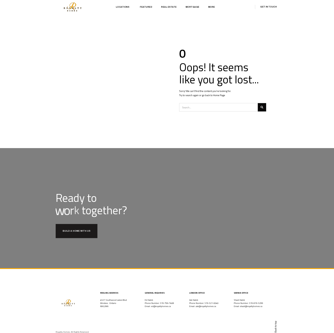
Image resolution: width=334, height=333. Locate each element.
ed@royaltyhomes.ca (161, 306)
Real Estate (169, 7)
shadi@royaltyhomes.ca (251, 306)
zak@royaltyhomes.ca (206, 306)
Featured (146, 7)
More (211, 7)
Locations (122, 7)
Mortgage (192, 7)
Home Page (219, 95)
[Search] (262, 107)
